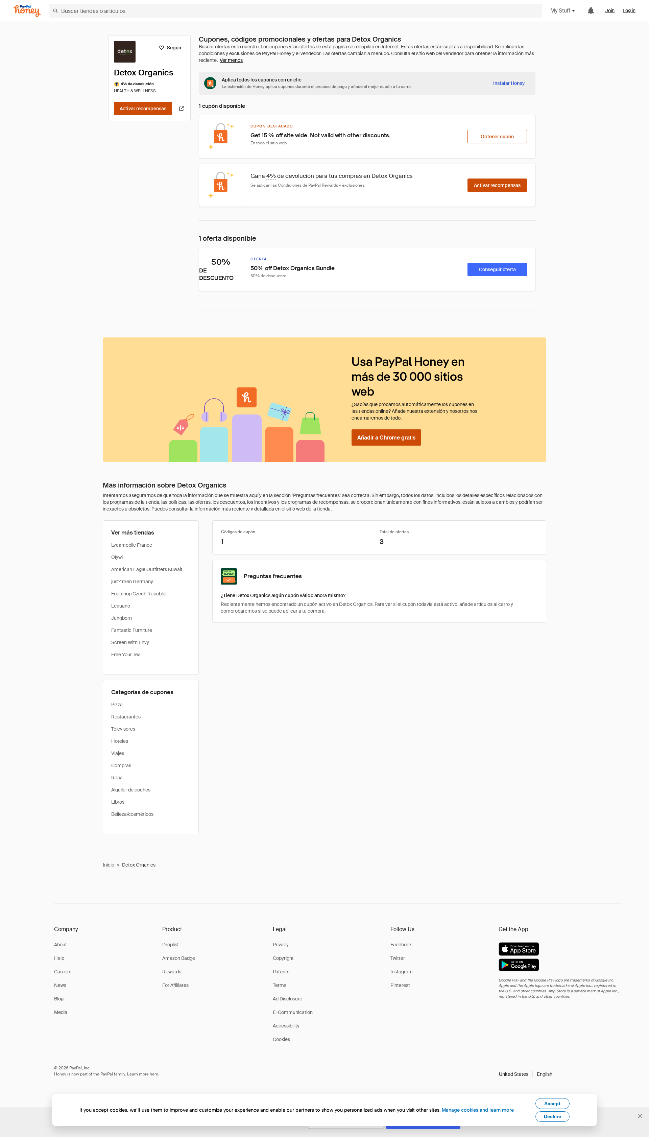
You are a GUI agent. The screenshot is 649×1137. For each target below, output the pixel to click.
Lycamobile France (131, 545)
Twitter (397, 958)
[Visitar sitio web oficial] (181, 108)
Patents (281, 972)
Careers (62, 972)
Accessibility (286, 1026)
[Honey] (27, 11)
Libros (117, 802)
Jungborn (121, 618)
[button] (525, 1074)
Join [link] (610, 10)
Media (60, 1012)
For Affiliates (175, 985)
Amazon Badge (178, 958)
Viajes (117, 753)
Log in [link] (629, 10)
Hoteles (119, 741)
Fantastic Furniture (131, 630)
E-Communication (293, 1012)
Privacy (281, 945)
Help (59, 958)
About (60, 945)
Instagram (401, 972)
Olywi (117, 557)
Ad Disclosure (287, 999)
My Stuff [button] (560, 10)
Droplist (170, 945)
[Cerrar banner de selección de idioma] (640, 1116)
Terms (279, 985)
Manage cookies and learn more (478, 1110)
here (154, 1074)
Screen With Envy (130, 642)
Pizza (117, 705)
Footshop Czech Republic (138, 594)
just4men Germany (132, 581)
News (60, 985)
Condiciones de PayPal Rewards (308, 185)
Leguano (120, 606)
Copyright (283, 958)
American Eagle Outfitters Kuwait (147, 569)
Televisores (123, 729)
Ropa (117, 778)
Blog (59, 999)
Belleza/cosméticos (132, 814)
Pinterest (400, 985)
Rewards (171, 972)
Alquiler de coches (130, 790)
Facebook (401, 945)
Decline (552, 1116)
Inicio (108, 865)
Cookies (281, 1039)
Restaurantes (126, 717)
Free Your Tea (126, 655)
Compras (121, 765)
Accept (552, 1103)
